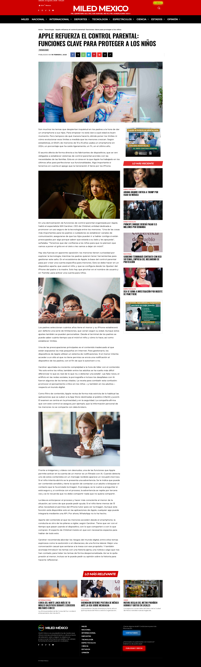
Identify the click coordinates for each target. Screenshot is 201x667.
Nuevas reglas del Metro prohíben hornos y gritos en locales (140, 604)
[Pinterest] (94, 54)
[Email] (104, 54)
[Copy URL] (110, 54)
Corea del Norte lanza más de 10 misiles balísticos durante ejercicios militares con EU (56, 605)
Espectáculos (130, 189)
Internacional (44, 600)
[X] (49, 10)
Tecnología (49, 29)
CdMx (126, 600)
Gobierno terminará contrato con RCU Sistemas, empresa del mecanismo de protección (143, 259)
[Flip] (99, 54)
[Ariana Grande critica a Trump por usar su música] (143, 178)
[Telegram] (88, 54)
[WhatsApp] (83, 54)
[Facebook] (38, 10)
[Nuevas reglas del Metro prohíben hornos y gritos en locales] (143, 589)
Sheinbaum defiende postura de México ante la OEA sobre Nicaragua (100, 604)
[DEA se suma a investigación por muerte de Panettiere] (143, 277)
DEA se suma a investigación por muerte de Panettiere (143, 293)
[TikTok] (46, 10)
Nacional (128, 254)
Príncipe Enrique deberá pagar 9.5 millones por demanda (140, 226)
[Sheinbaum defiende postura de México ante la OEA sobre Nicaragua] (100, 589)
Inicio (40, 29)
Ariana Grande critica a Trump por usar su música (141, 193)
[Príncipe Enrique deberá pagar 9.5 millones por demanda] (143, 210)
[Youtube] (53, 10)
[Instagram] (42, 10)
